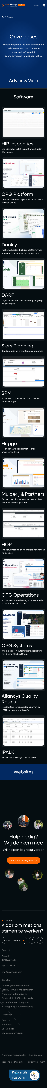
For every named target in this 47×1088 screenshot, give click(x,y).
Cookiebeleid (36, 1054)
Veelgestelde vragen (12, 1032)
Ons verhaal (8, 1028)
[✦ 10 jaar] (9, 5)
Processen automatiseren (14, 993)
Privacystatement (36, 1061)
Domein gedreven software (16, 985)
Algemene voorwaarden (14, 1054)
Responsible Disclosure (13, 1061)
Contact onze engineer (21, 860)
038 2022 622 (8, 965)
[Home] (3, 17)
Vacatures (7, 1024)
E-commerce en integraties (15, 1002)
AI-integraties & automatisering (17, 1006)
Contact (6, 1020)
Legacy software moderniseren (17, 989)
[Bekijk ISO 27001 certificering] (27, 1075)
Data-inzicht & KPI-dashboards (17, 998)
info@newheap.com (12, 971)
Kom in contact (12, 940)
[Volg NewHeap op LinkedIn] (40, 940)
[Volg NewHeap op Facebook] (32, 940)
